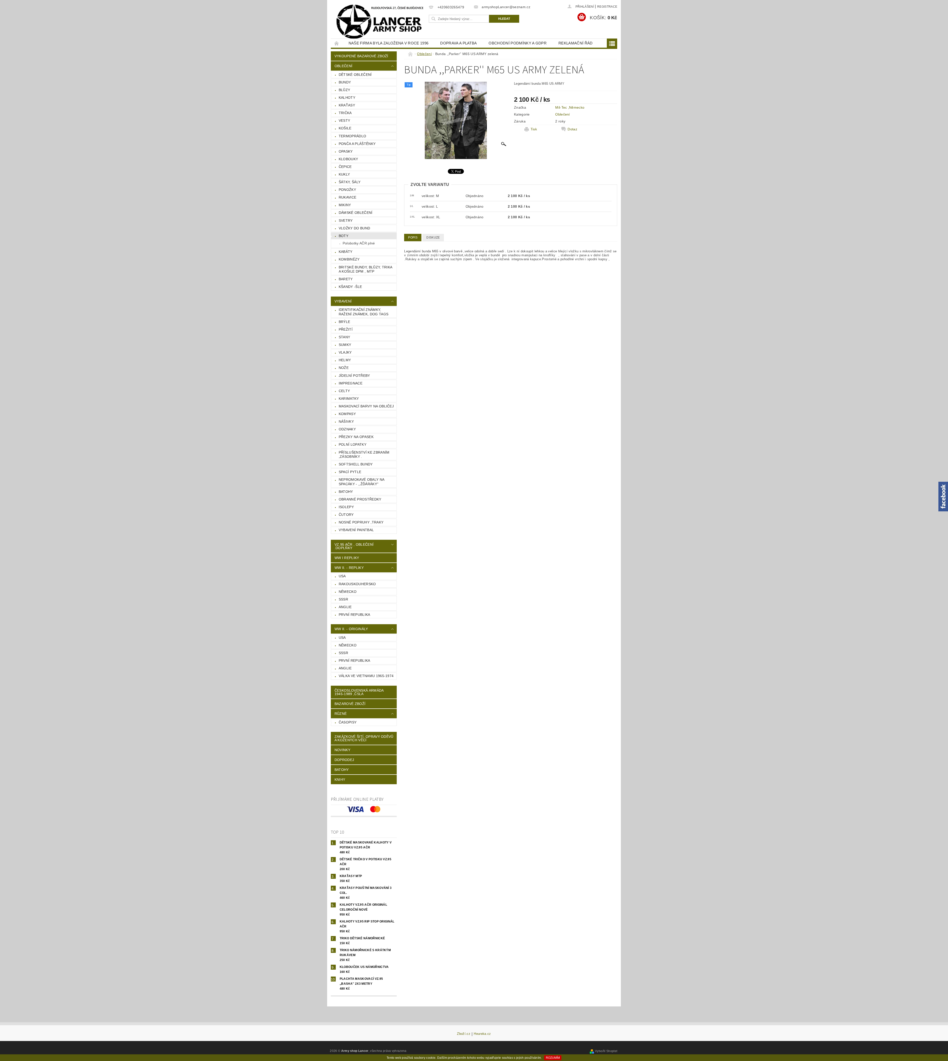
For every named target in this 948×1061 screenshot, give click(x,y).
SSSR (343, 599)
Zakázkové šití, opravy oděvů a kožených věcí (364, 738)
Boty (343, 236)
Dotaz (572, 129)
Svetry (346, 220)
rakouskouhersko (357, 584)
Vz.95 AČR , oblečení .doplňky (354, 546)
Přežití (346, 329)
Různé (341, 714)
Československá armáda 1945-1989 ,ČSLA (359, 692)
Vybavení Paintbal (356, 530)
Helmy (345, 360)
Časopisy (348, 722)
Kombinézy (349, 259)
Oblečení (344, 66)
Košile (345, 128)
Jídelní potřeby (354, 376)
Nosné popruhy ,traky (361, 522)
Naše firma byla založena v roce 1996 (389, 43)
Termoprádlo (352, 136)
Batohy (346, 492)
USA (342, 576)
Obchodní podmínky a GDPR (518, 43)
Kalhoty (347, 98)
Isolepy (346, 507)
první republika (354, 615)
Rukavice (347, 197)
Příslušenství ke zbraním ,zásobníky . (364, 454)
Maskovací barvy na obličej (366, 406)
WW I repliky (347, 558)
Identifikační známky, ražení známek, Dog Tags (363, 312)
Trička (345, 113)
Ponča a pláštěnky (357, 144)
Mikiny (345, 205)
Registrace (607, 6)
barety (346, 279)
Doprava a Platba (458, 43)
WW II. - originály (351, 629)
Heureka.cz (482, 1034)
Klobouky (348, 159)
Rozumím (553, 1058)
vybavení (343, 301)
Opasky (346, 151)
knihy (340, 779)
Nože (344, 368)
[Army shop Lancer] (379, 21)
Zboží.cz (463, 1034)
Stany (344, 337)
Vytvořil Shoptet (606, 1051)
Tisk (534, 129)
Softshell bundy (356, 464)
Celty (344, 391)
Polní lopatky (352, 444)
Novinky (342, 750)
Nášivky (346, 421)
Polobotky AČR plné (359, 243)
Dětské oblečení (355, 75)
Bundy (345, 82)
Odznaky (347, 429)
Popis (412, 237)
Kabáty (346, 252)
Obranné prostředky (360, 499)
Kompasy (347, 414)
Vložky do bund (354, 228)
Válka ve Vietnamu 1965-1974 (366, 676)
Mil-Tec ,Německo (569, 107)
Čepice (345, 167)
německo (347, 592)
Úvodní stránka (337, 43)
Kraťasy (347, 105)
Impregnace (350, 383)
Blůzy (344, 90)
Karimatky (349, 398)
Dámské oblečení (356, 213)
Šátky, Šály (350, 182)
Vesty (344, 120)
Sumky (345, 345)
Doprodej (344, 760)
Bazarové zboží (350, 704)
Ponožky (347, 190)
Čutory (346, 515)
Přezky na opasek (356, 437)
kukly (344, 174)
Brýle (344, 322)
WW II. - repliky (349, 568)
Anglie (345, 607)
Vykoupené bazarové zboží (361, 56)
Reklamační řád (575, 43)
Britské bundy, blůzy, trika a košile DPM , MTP (366, 269)
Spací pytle (350, 472)
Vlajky (345, 352)
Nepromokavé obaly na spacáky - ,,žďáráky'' (361, 482)
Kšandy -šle (350, 287)
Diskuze (433, 237)
